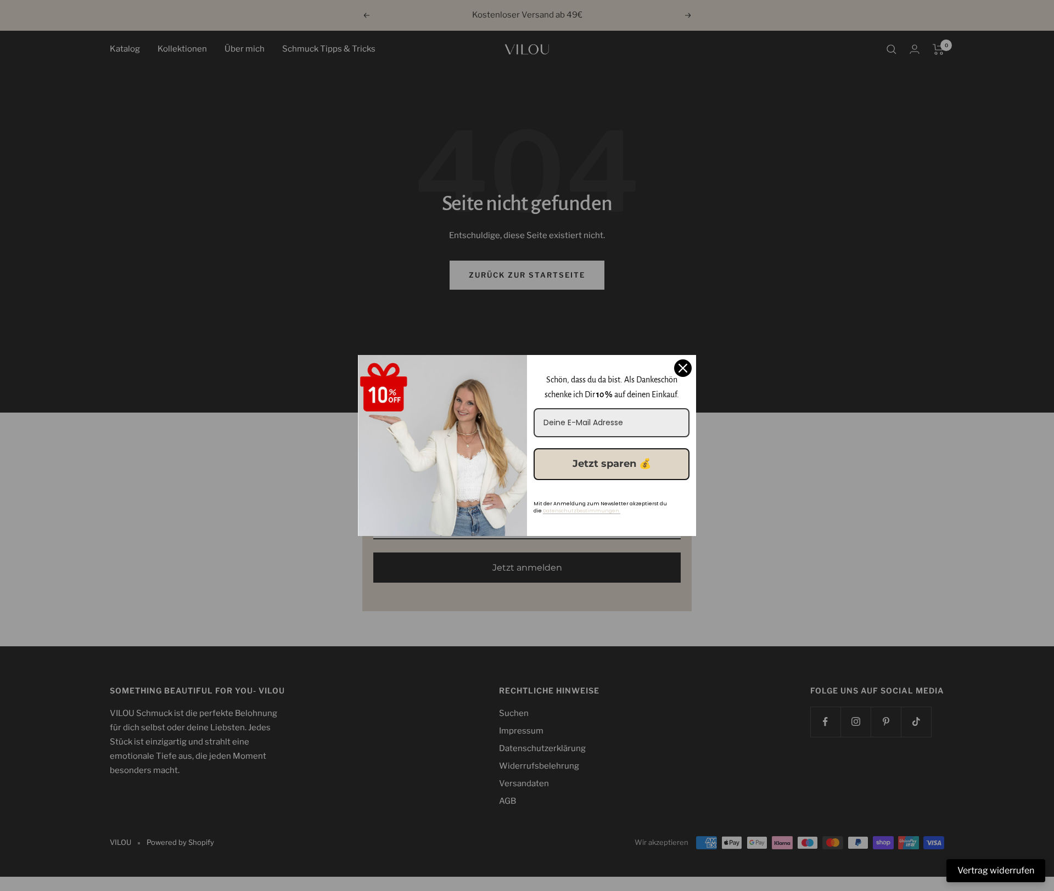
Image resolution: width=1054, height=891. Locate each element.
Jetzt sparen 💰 (612, 464)
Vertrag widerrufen (995, 870)
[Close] (683, 368)
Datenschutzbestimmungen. (581, 510)
